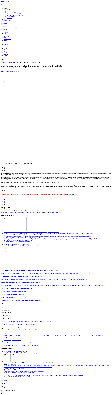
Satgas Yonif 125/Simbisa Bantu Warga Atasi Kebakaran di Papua (20, 210)
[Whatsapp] (4, 78)
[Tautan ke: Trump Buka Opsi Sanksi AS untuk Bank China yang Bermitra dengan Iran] (16, 351)
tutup (2, 59)
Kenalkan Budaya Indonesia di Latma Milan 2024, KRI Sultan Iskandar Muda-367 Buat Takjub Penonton (30, 212)
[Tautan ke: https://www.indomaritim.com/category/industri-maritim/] (12, 348)
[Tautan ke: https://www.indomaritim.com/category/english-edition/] (11, 318)
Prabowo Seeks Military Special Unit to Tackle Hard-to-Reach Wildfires (21, 329)
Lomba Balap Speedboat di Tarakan (12, 340)
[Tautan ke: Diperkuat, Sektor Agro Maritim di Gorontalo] (57, 367)
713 (4, 309)
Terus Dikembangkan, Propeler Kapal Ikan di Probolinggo (18, 376)
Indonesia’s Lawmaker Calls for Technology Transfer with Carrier (19, 324)
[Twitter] (4, 201)
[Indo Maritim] (4, 23)
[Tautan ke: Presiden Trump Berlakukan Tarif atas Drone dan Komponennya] (24, 371)
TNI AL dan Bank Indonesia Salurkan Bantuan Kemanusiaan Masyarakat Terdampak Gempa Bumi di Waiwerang (31, 232)
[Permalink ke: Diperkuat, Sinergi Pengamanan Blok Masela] (17, 241)
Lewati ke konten (5, 1)
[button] (16, 28)
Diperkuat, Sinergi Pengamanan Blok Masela (14, 243)
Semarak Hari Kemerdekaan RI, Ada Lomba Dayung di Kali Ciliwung (21, 345)
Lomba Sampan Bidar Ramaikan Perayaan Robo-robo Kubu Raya (20, 342)
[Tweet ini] (4, 75)
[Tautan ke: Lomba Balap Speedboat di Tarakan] (57, 337)
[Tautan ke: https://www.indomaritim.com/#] (7, 333)
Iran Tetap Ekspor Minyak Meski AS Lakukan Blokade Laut (18, 240)
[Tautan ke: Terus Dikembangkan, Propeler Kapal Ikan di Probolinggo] (44, 375)
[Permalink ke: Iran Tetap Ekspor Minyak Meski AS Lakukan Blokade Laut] (55, 239)
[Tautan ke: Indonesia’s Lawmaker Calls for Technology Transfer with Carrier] (27, 321)
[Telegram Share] (4, 77)
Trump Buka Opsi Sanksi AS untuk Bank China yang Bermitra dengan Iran (22, 353)
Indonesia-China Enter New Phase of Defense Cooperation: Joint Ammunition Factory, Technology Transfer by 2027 (32, 362)
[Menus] (1, 2)
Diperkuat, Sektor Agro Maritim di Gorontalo (14, 368)
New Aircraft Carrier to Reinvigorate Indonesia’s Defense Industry (20, 327)
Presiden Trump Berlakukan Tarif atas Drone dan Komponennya (19, 372)
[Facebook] (4, 199)
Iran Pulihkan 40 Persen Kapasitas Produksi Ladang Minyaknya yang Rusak (22, 245)
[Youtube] (4, 204)
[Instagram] (4, 202)
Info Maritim (4, 71)
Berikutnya (6, 310)
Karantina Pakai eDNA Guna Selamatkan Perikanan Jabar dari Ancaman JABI (23, 234)
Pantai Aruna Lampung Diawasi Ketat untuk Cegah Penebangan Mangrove (22, 237)
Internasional (10, 71)
